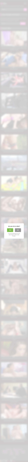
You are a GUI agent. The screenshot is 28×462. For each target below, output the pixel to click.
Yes (10, 230)
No (18, 230)
